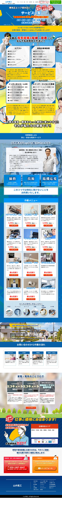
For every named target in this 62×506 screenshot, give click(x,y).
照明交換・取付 (43, 482)
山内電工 (8, 1)
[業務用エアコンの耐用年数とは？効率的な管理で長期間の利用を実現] (47, 392)
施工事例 (30, 1)
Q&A (33, 1)
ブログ (27, 1)
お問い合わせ (36, 489)
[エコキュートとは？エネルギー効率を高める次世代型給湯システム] (31, 392)
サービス (21, 1)
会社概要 (36, 1)
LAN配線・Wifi (52, 482)
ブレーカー (42, 486)
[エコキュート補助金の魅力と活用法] (15, 392)
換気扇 (41, 489)
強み (24, 1)
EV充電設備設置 (52, 484)
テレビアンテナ (43, 487)
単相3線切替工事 (52, 486)
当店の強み (36, 481)
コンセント (42, 484)
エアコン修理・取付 (44, 481)
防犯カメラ (51, 487)
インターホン (51, 481)
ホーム (18, 1)
